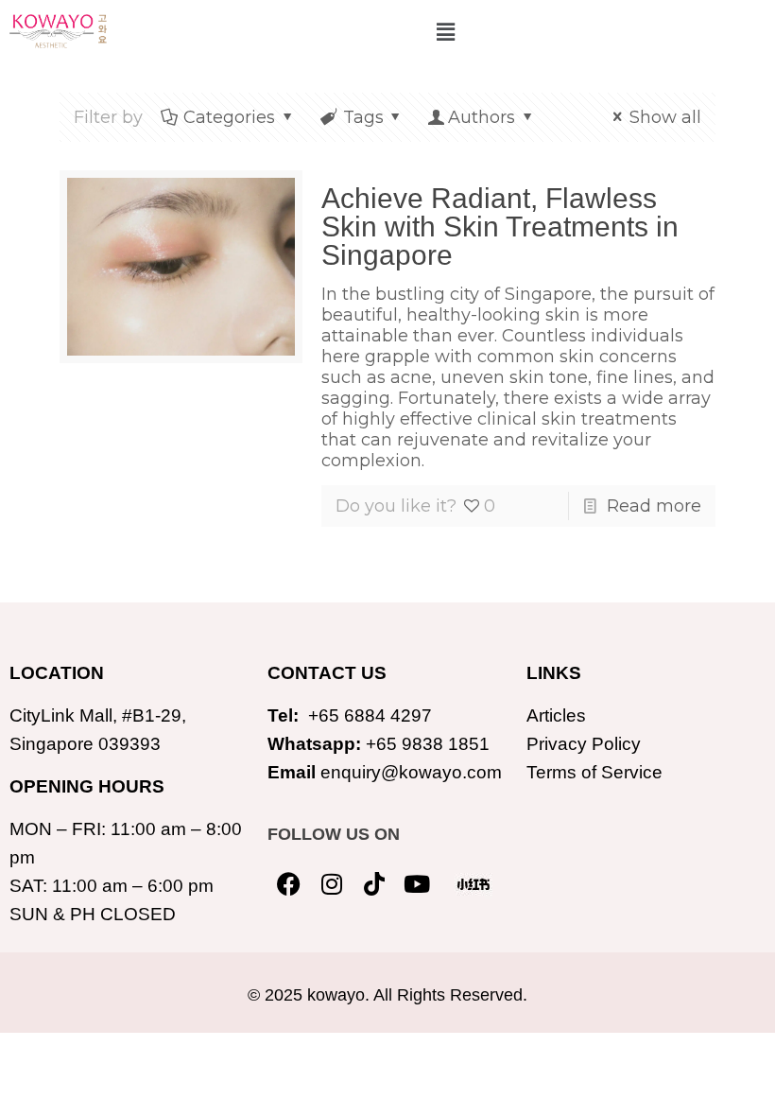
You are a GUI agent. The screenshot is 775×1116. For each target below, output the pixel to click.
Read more (654, 506)
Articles (556, 715)
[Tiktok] (374, 884)
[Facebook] (288, 884)
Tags (363, 117)
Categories (229, 117)
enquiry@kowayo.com (411, 772)
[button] (445, 32)
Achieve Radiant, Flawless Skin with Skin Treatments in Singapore (500, 226)
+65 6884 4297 (370, 715)
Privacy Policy (583, 744)
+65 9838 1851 (428, 744)
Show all (665, 117)
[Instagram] (331, 884)
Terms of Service (594, 772)
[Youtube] (416, 884)
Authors (481, 117)
